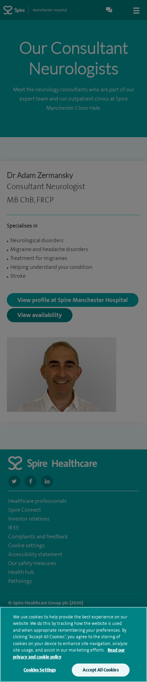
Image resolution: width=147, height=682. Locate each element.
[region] (73, 644)
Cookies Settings (40, 669)
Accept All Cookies (100, 669)
